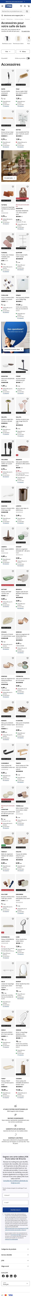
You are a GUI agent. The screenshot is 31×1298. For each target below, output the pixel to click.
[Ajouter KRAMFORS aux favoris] (27, 187)
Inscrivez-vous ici (15, 1210)
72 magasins (6, 523)
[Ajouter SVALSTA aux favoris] (27, 833)
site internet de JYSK (15, 1234)
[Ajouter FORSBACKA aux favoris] (27, 658)
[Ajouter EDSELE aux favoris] (13, 1012)
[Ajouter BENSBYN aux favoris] (27, 571)
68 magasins (20, 782)
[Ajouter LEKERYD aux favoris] (27, 488)
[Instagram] (7, 1276)
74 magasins (20, 737)
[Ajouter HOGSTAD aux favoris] (13, 488)
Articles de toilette (19, 19)
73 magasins (20, 436)
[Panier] (29, 6)
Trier (6, 51)
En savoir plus (26, 31)
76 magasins (20, 229)
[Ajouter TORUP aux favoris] (13, 1060)
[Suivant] (28, 40)
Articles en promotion (20, 58)
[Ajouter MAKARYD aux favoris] (27, 441)
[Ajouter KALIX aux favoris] (13, 963)
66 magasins (6, 563)
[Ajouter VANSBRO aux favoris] (27, 1060)
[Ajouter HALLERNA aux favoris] (13, 441)
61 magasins (20, 1097)
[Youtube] (15, 1276)
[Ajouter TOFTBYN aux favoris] (13, 187)
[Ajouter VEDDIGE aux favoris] (27, 1012)
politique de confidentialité (11, 1239)
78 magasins (20, 106)
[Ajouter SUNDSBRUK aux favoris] (13, 745)
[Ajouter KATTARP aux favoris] (13, 571)
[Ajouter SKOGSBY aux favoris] (27, 528)
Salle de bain (10, 19)
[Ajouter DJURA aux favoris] (13, 71)
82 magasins (20, 146)
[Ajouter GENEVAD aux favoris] (13, 658)
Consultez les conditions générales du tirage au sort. (15, 1182)
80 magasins (6, 146)
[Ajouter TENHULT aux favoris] (13, 833)
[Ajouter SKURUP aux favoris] (27, 963)
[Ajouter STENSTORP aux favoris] (13, 788)
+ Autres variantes (20, 645)
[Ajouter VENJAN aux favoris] (27, 277)
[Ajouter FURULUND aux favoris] (13, 277)
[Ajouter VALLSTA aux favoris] (13, 399)
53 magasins (6, 911)
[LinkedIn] (11, 1276)
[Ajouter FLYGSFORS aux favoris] (27, 702)
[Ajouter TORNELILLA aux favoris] (27, 788)
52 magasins (6, 649)
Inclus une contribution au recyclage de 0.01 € (22, 1045)
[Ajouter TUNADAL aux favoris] (13, 234)
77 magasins (6, 106)
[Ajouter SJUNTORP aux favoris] (27, 234)
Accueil (3, 19)
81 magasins (6, 271)
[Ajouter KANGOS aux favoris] (13, 702)
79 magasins (6, 739)
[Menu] (2, 6)
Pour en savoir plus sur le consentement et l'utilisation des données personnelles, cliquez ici (16, 1229)
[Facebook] (3, 1276)
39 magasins (6, 828)
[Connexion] (25, 6)
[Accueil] (8, 6)
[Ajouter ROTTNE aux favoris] (27, 111)
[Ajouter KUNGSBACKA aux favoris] (13, 919)
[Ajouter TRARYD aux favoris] (27, 745)
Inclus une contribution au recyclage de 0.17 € (22, 308)
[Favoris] (21, 6)
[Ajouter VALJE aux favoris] (27, 71)
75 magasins (20, 652)
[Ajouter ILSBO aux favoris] (27, 919)
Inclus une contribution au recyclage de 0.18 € (7, 996)
